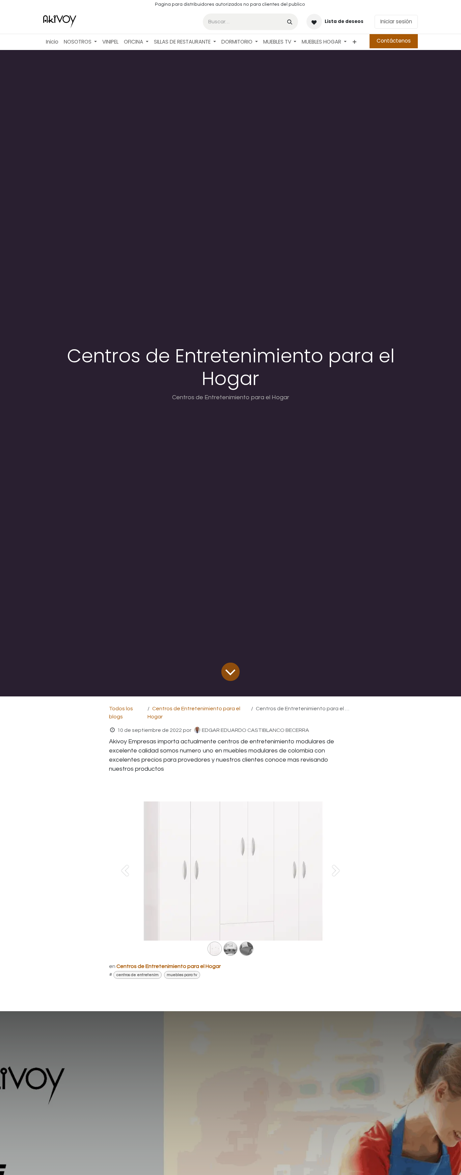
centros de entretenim (137, 975)
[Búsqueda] (289, 22)
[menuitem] (52, 42)
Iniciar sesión (396, 21)
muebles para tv (182, 975)
